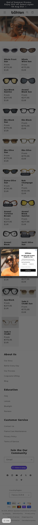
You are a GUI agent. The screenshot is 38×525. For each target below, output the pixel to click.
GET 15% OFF (28, 270)
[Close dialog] (36, 250)
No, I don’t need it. (28, 272)
